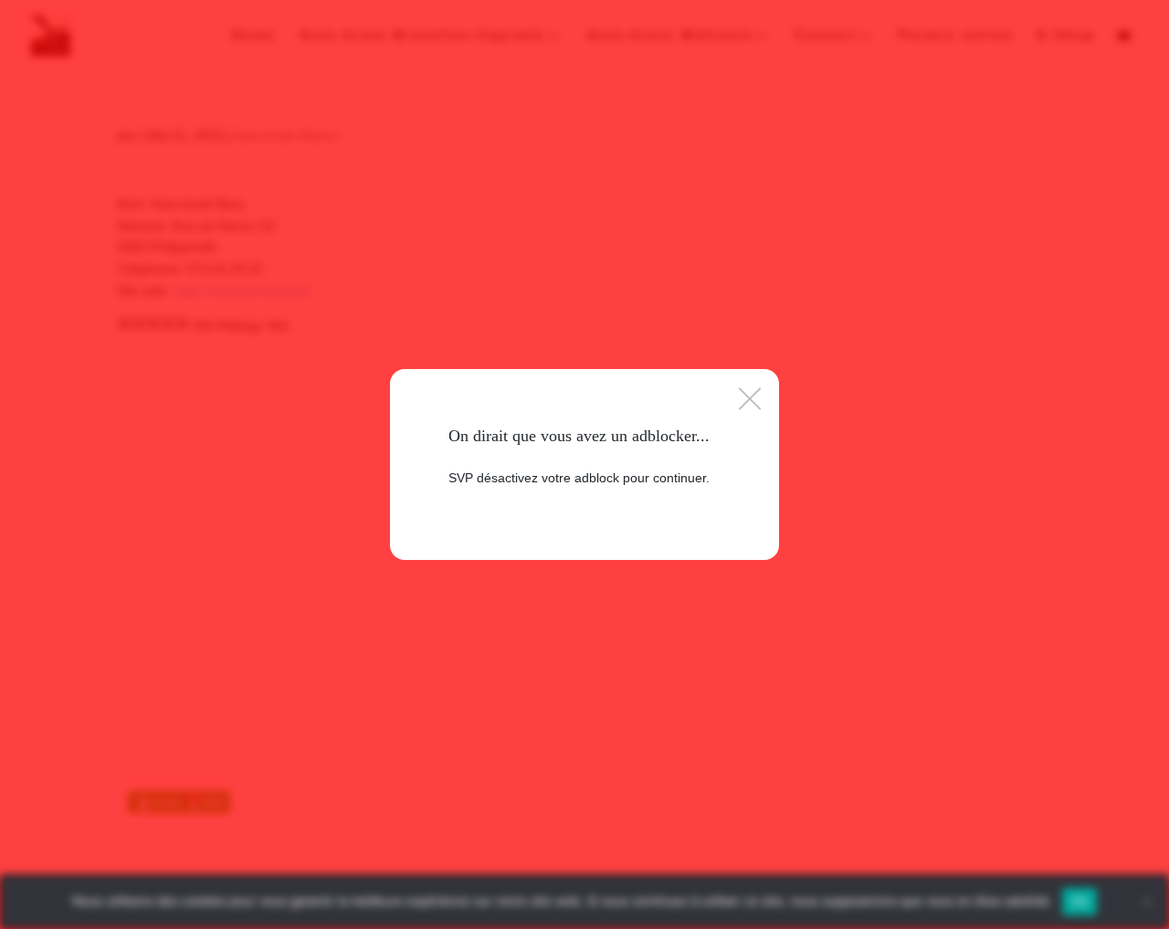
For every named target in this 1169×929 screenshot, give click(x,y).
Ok (1079, 900)
